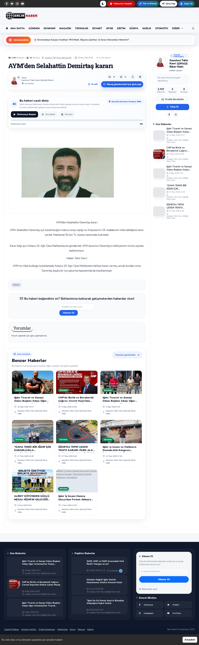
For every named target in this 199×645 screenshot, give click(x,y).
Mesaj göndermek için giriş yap (124, 84)
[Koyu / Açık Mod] (103, 4)
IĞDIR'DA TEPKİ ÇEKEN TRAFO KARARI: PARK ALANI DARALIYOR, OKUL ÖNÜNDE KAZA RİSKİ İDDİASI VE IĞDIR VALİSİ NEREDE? (178, 206)
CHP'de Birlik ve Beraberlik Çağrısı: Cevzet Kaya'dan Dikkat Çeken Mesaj (76, 401)
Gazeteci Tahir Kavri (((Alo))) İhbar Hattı (59, 57)
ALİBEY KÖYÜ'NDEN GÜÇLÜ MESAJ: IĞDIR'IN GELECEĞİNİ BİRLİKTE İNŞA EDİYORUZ (32, 499)
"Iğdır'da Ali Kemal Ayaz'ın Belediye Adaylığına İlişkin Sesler (105, 602)
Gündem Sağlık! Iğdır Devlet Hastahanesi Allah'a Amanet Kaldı (104, 581)
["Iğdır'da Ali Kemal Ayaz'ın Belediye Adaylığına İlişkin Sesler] (79, 602)
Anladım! (190, 639)
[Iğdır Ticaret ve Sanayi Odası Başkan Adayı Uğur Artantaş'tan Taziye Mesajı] (159, 135)
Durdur (69, 114)
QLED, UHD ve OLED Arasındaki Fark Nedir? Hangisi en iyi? (105, 562)
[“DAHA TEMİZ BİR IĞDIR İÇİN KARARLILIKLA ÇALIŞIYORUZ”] (159, 192)
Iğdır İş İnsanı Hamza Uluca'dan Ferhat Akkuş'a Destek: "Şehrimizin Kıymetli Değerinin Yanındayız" (76, 501)
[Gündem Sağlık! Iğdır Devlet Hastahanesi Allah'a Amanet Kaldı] (79, 581)
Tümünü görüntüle (125, 354)
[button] (177, 28)
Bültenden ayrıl (149, 589)
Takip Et (174, 106)
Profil (94, 84)
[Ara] (192, 28)
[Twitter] (12, 3)
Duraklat (50, 114)
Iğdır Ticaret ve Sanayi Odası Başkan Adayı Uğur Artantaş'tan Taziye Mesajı (31, 401)
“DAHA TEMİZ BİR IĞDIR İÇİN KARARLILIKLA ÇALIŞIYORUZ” (32, 450)
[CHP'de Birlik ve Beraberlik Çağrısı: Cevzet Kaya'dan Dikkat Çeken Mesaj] (159, 154)
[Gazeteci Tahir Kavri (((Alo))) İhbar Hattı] (161, 63)
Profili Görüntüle (174, 99)
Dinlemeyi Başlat (26, 114)
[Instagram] (17, 3)
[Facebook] (6, 3)
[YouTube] (22, 3)
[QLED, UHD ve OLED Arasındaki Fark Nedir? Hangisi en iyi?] (79, 563)
